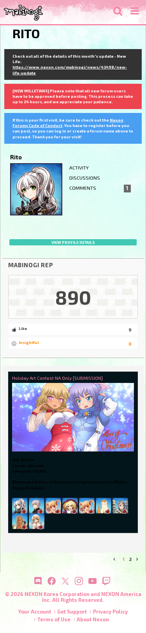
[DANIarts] (87, 505)
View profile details (73, 242)
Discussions (84, 178)
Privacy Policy (110, 611)
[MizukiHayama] (20, 505)
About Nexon (93, 619)
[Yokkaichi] (36, 505)
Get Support (72, 611)
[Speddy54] (120, 505)
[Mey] (53, 505)
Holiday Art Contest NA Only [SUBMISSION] (57, 378)
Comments (98, 188)
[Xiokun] (20, 520)
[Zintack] (36, 520)
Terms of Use (53, 619)
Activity (79, 168)
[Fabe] (103, 505)
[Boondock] (70, 505)
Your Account (34, 611)
